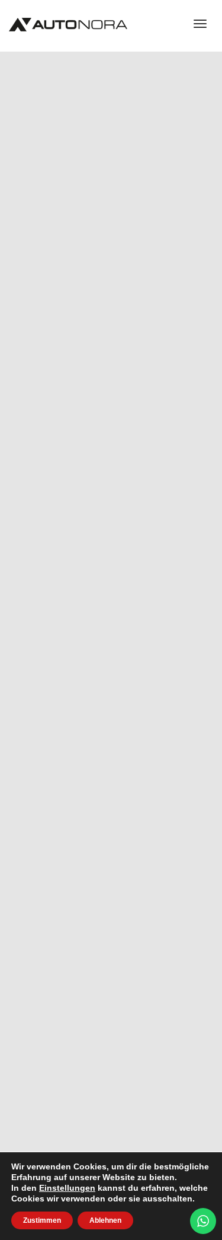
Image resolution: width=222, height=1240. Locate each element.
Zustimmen (42, 1220)
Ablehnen (105, 1220)
